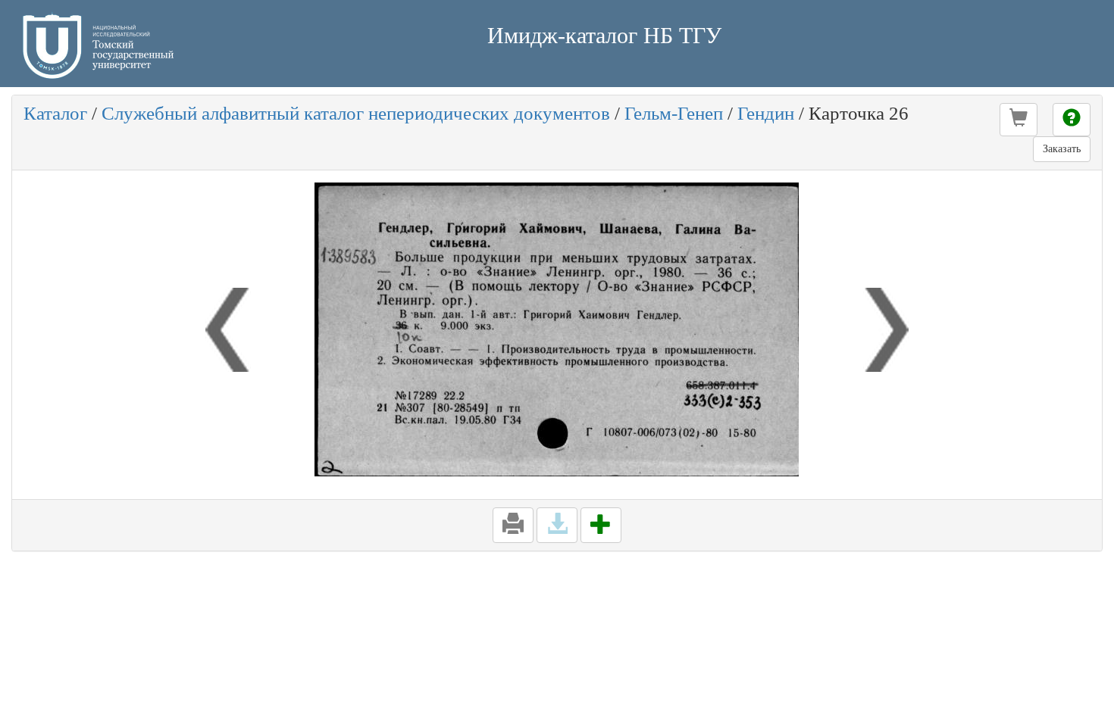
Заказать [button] (1062, 148)
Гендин (765, 113)
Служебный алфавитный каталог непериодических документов (356, 113)
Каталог (55, 113)
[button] (1018, 119)
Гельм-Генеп (673, 113)
